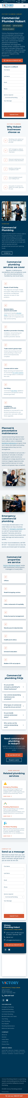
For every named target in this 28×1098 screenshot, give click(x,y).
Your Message (8, 100)
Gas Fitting (5, 1019)
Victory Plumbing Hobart (11, 565)
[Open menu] (24, 6)
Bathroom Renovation (8, 1028)
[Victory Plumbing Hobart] (8, 5)
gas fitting (14, 391)
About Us (4, 1034)
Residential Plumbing (7, 1009)
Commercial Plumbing (8, 1012)
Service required (8, 94)
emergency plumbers (16, 529)
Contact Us (5, 1042)
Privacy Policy (5, 1044)
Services (4, 1037)
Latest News (5, 1039)
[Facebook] (5, 949)
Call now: (22, 1)
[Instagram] (9, 949)
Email (5, 82)
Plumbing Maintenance (8, 1026)
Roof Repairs (5, 1023)
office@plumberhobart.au (13, 940)
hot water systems (18, 372)
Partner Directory (14, 1092)
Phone (5, 88)
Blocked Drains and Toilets (9, 1016)
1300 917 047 (9, 937)
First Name (7, 69)
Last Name (7, 76)
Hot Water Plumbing (7, 1014)
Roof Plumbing (6, 1021)
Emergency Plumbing (8, 1007)
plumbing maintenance (9, 443)
